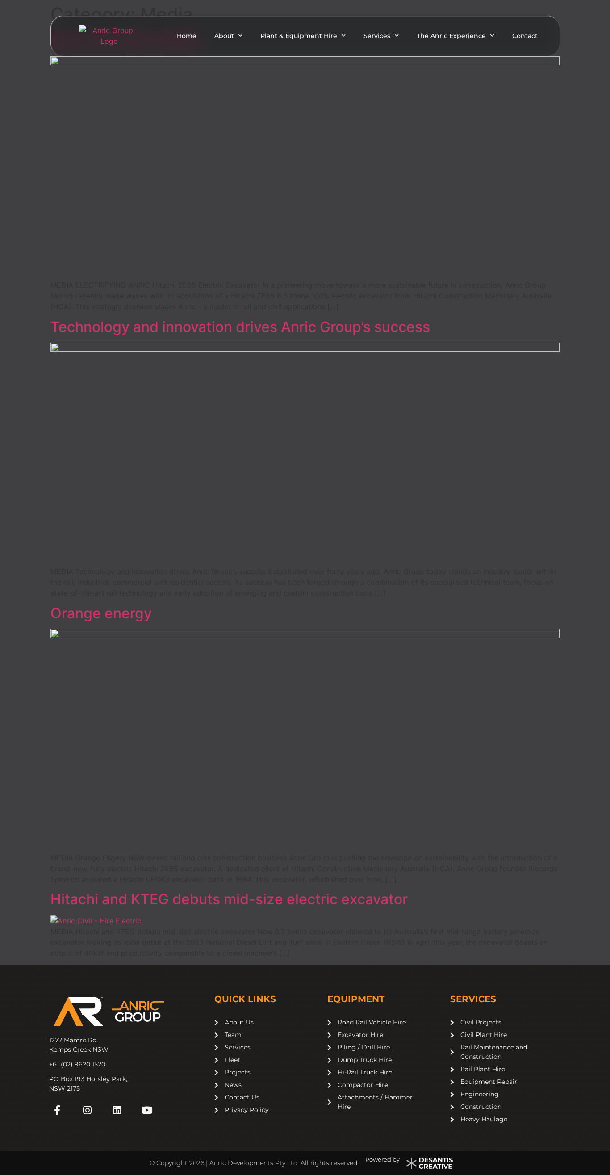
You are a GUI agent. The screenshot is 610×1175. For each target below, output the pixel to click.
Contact (525, 36)
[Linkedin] (117, 1110)
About (224, 36)
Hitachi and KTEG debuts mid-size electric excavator (229, 899)
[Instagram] (87, 1110)
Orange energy (101, 613)
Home (186, 36)
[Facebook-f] (57, 1110)
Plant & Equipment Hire (298, 36)
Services (376, 36)
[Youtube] (147, 1110)
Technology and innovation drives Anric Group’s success (240, 327)
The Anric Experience (451, 36)
